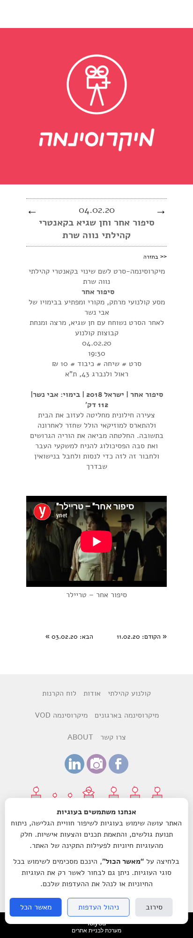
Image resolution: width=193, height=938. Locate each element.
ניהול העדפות (98, 907)
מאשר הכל (36, 907)
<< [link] (155, 256)
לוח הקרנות (59, 693)
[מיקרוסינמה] (96, 174)
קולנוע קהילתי (129, 693)
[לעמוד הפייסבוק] (118, 771)
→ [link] (161, 210)
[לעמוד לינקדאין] (74, 771)
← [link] (32, 210)
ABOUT (80, 737)
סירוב (154, 907)
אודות (92, 693)
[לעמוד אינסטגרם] (96, 771)
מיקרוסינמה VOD (61, 715)
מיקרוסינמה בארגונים (127, 715)
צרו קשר (113, 737)
